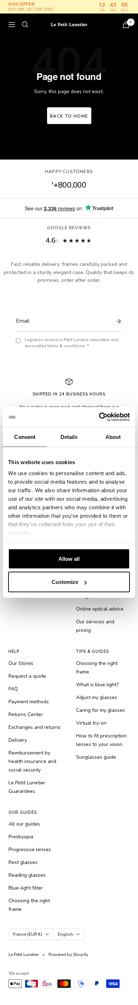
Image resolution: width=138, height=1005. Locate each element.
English (65, 934)
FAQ (13, 689)
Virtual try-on (91, 723)
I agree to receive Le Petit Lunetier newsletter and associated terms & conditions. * (72, 343)
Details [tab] (69, 437)
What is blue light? (97, 684)
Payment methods (28, 701)
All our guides (24, 824)
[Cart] (126, 24)
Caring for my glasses (100, 710)
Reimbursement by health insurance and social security (32, 761)
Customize (65, 582)
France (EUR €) (27, 934)
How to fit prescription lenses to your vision (101, 740)
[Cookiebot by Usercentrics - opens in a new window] (99, 417)
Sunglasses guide (96, 757)
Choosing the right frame (96, 667)
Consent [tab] (24, 437)
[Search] (25, 24)
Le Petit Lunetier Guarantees (26, 787)
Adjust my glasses (96, 697)
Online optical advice (99, 609)
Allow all (69, 558)
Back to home (69, 116)
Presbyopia (20, 836)
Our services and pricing (95, 626)
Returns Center (25, 714)
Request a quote (27, 676)
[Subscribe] (116, 321)
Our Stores (20, 663)
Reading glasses (27, 875)
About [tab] (113, 437)
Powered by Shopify (68, 954)
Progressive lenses (29, 849)
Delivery (17, 740)
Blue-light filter (25, 888)
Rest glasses (23, 862)
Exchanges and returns (34, 727)
